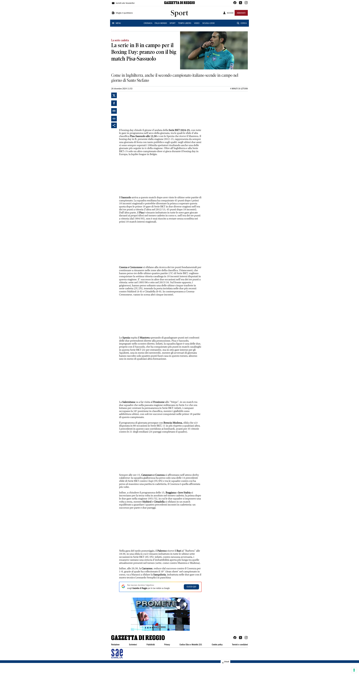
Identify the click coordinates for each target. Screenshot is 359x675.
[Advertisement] (140, 110)
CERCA (244, 23)
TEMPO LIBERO (184, 23)
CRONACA (148, 23)
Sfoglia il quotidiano (124, 13)
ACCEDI (230, 13)
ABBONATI (241, 13)
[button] (160, 614)
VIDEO (196, 23)
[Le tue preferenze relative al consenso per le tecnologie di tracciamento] (354, 670)
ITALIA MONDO (161, 23)
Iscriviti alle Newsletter (125, 3)
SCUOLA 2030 (208, 23)
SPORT (172, 23)
